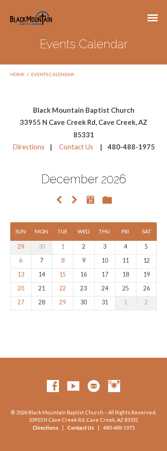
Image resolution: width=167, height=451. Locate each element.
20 (21, 288)
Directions (29, 146)
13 (21, 274)
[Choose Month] (90, 199)
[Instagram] (114, 386)
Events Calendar (52, 74)
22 (62, 288)
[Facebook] (53, 386)
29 (21, 246)
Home (17, 74)
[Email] (94, 386)
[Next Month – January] (74, 200)
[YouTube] (73, 386)
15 (62, 274)
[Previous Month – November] (59, 200)
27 (21, 302)
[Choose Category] (107, 200)
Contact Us (76, 146)
